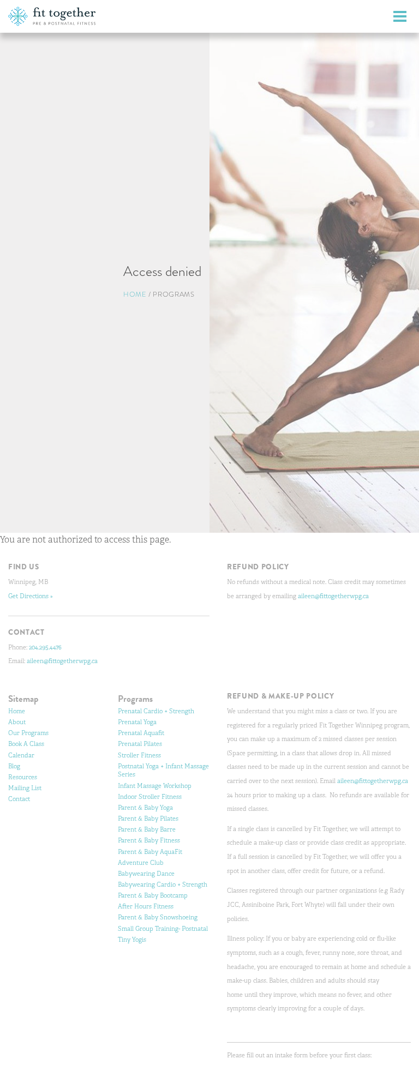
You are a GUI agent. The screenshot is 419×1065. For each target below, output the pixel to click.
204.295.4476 (45, 647)
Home (135, 294)
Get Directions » (30, 596)
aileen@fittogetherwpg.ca (62, 661)
